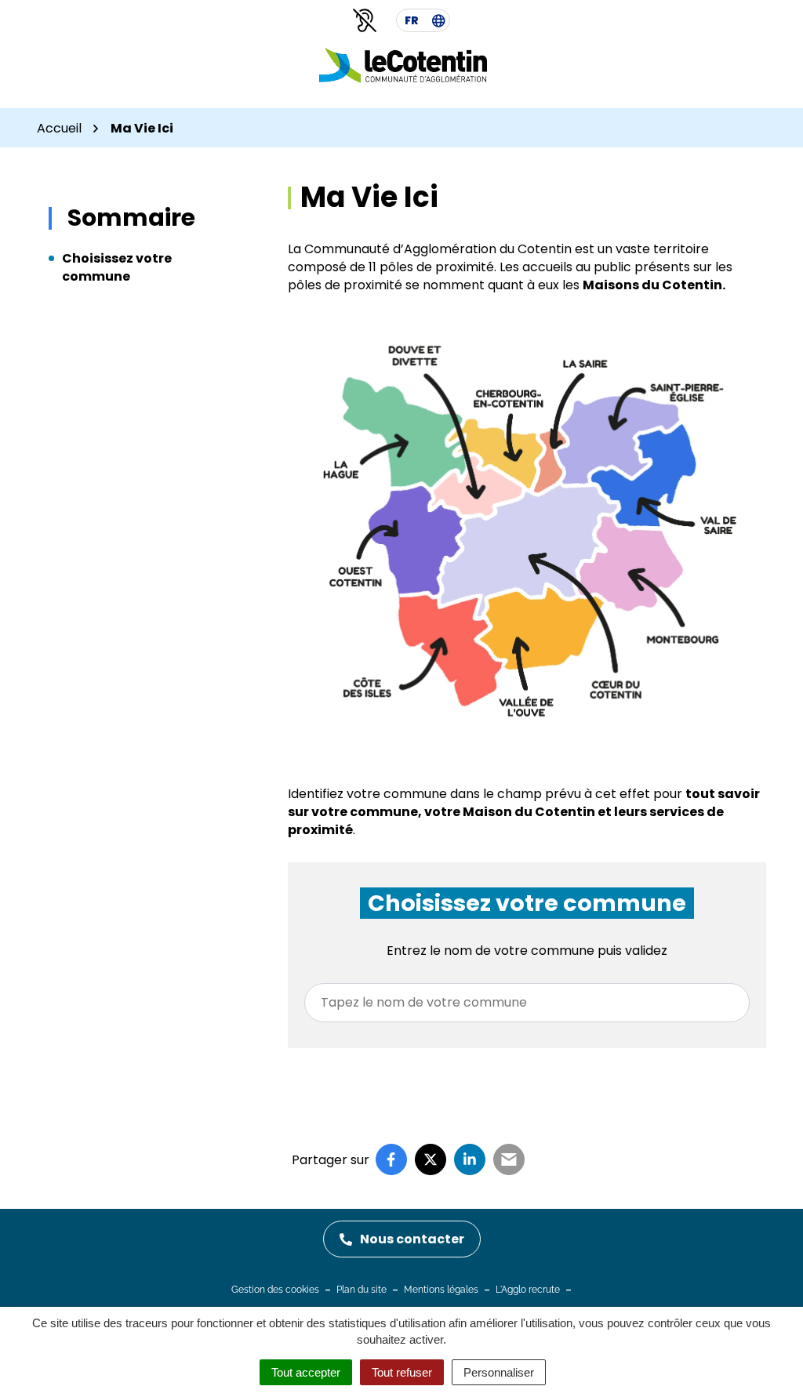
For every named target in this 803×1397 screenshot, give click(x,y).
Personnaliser (498, 1372)
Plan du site (361, 1289)
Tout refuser (402, 1372)
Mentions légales (441, 1289)
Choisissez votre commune (117, 267)
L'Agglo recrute (528, 1289)
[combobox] (527, 1002)
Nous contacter (412, 1239)
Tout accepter (305, 1372)
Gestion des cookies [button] (275, 1289)
